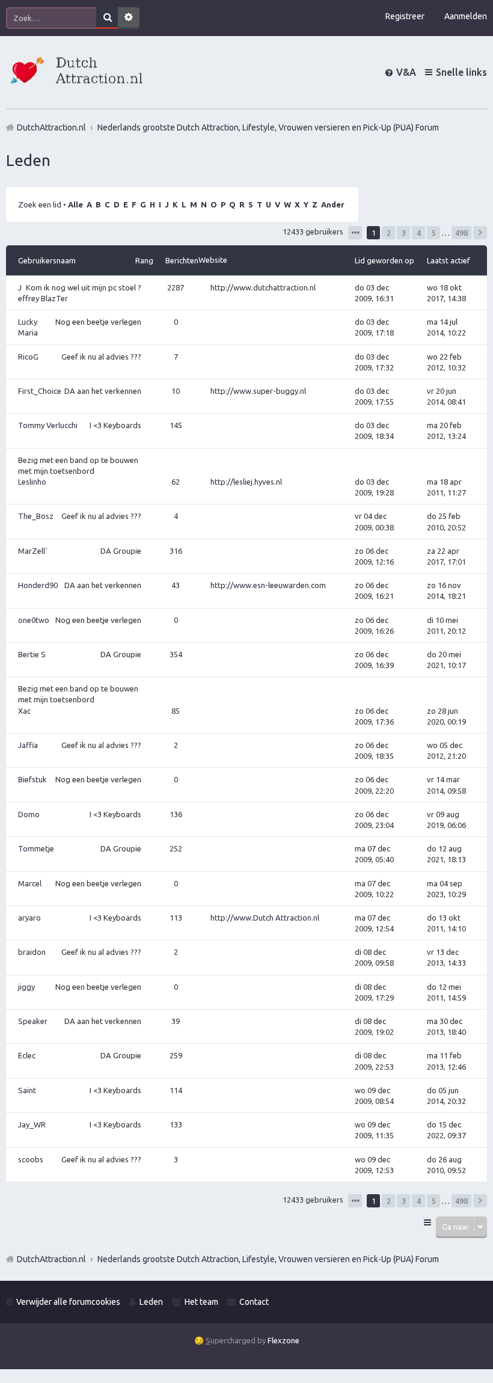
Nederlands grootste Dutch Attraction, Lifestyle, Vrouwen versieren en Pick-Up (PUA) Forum (268, 1259)
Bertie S (32, 654)
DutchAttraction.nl (51, 1259)
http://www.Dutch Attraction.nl (264, 917)
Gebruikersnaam (47, 260)
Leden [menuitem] (151, 1302)
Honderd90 (38, 585)
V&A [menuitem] (406, 72)
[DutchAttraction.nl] (75, 72)
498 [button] (461, 232)
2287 (175, 287)
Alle (75, 204)
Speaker (32, 1021)
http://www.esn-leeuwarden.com (268, 585)
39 (175, 1021)
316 (176, 551)
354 (176, 654)
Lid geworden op (384, 260)
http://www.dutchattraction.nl (263, 287)
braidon (32, 952)
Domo (29, 814)
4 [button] (419, 232)
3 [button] (404, 232)
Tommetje (36, 848)
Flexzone (283, 1340)
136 (176, 814)
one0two (33, 620)
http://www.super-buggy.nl (258, 391)
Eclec (26, 1055)
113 (176, 917)
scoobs (30, 1159)
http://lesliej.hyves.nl (246, 481)
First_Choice (39, 391)
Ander (332, 204)
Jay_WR (32, 1124)
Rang (144, 260)
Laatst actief (448, 260)
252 (176, 848)
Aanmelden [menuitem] (465, 16)
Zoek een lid (39, 204)
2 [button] (389, 232)
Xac (24, 711)
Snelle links (461, 72)
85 (175, 711)
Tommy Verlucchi (48, 425)
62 (175, 481)
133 (176, 1124)
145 (176, 425)
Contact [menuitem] (254, 1302)
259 (176, 1055)
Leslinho (32, 481)
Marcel (29, 883)
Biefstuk (32, 779)
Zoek (107, 18)
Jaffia (28, 745)
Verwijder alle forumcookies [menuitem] (68, 1302)
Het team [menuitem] (201, 1302)
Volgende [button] (480, 232)
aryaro (29, 917)
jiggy (26, 987)
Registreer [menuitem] (404, 16)
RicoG (28, 356)
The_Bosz (36, 516)
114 (176, 1090)
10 (175, 391)
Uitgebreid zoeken (128, 18)
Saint (27, 1090)
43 (175, 585)
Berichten (181, 260)
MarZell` (33, 551)
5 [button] (434, 232)
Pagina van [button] (355, 232)
